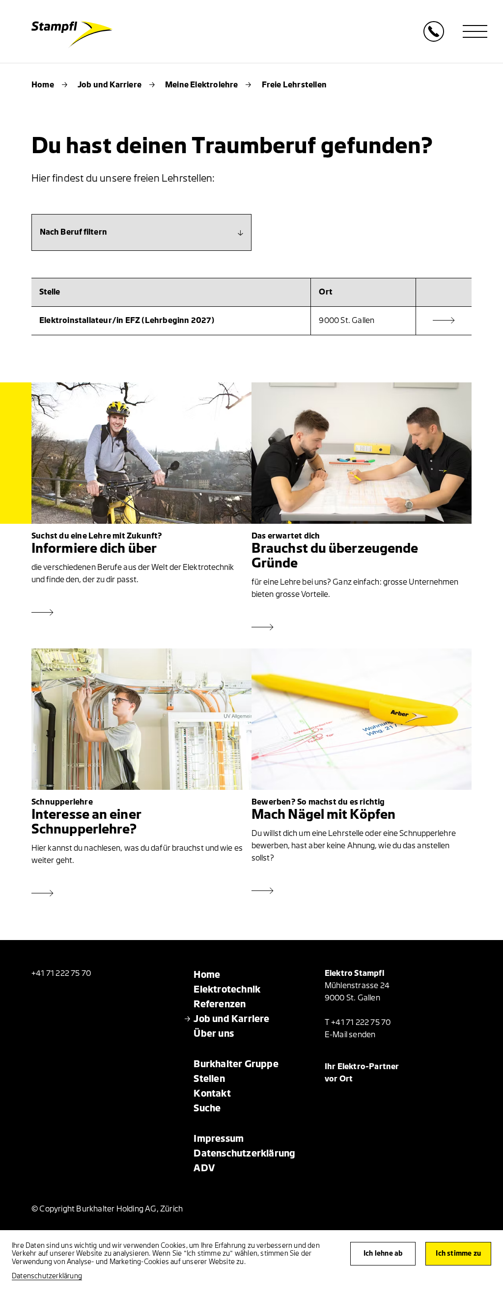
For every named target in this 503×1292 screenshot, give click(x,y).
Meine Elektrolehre (201, 85)
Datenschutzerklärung (47, 1276)
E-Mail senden (350, 1034)
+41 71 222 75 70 (61, 973)
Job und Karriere (109, 85)
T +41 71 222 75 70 (358, 1022)
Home (42, 85)
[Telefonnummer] (433, 39)
